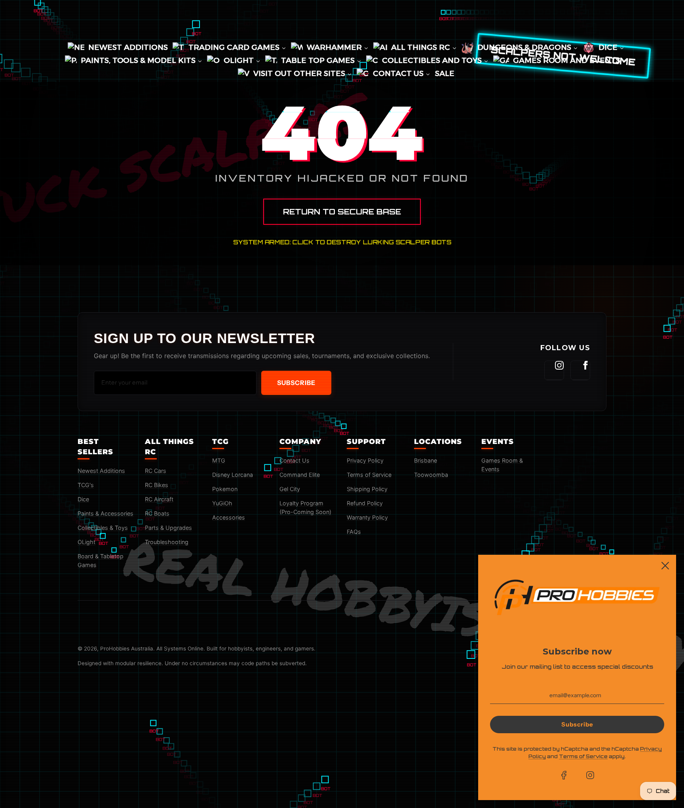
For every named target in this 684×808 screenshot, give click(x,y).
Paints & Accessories (105, 513)
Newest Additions (101, 470)
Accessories (228, 517)
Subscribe (296, 383)
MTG (218, 460)
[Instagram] (554, 370)
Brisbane (425, 460)
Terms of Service (369, 474)
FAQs (354, 531)
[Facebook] (580, 370)
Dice (83, 499)
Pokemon (225, 489)
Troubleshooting (166, 542)
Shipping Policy (367, 489)
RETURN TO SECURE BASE (342, 211)
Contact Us (294, 460)
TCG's (86, 485)
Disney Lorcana (232, 474)
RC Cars (155, 470)
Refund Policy (365, 503)
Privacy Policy (365, 460)
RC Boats (157, 513)
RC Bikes (156, 485)
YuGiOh (222, 503)
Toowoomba (431, 474)
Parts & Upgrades (168, 527)
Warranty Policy (367, 517)
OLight (86, 542)
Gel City (289, 489)
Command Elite (299, 474)
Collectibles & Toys (103, 527)
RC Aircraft (159, 499)
